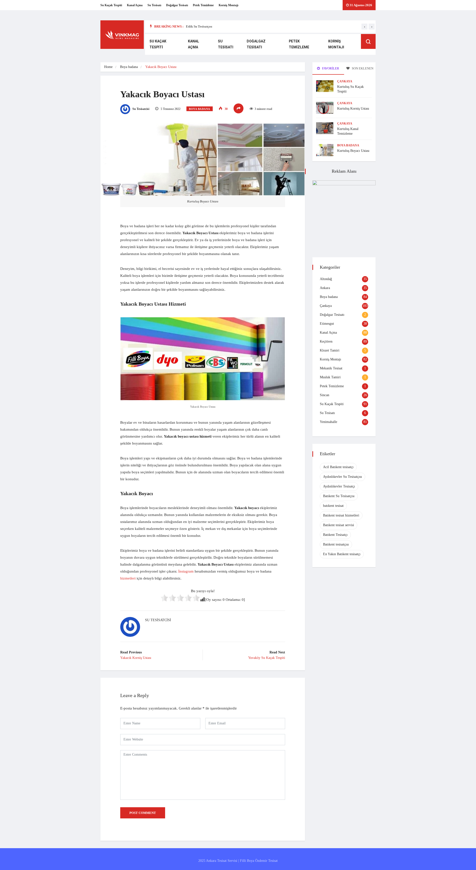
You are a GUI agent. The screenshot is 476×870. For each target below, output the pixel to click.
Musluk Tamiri (330, 377)
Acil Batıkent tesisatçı (338, 467)
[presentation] (364, 27)
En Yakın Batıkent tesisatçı (341, 554)
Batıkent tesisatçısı (336, 544)
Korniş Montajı (228, 5)
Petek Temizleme (203, 5)
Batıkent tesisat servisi (338, 525)
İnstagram (186, 571)
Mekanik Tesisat (331, 368)
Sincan (324, 395)
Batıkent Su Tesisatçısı (339, 496)
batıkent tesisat (333, 506)
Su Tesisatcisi (140, 109)
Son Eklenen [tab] (362, 68)
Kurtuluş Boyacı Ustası (353, 151)
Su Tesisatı (154, 5)
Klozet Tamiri (329, 350)
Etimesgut (327, 323)
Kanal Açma (135, 5)
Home (108, 67)
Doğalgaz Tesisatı (177, 5)
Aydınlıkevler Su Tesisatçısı (342, 477)
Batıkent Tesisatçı (335, 535)
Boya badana (129, 67)
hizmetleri (128, 578)
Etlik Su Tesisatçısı (199, 26)
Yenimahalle (328, 422)
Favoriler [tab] (330, 68)
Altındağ (326, 279)
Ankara (325, 288)
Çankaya (344, 81)
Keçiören (326, 341)
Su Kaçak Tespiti (111, 5)
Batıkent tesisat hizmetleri (341, 515)
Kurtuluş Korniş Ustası (353, 108)
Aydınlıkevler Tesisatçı (339, 486)
